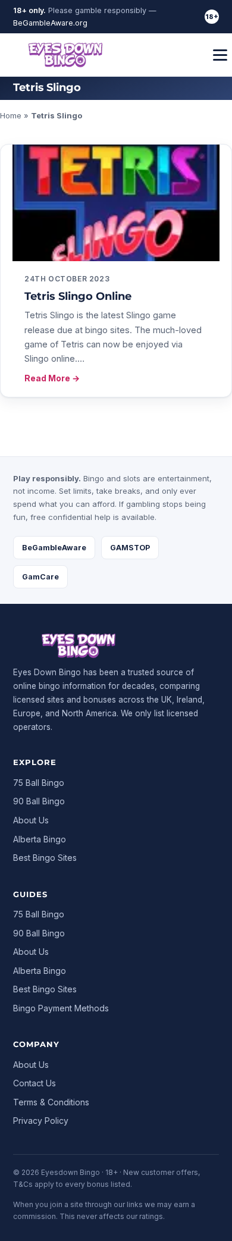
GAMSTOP (130, 547)
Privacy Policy (40, 1120)
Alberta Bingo (39, 839)
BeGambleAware (54, 547)
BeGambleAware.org (50, 22)
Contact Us (34, 1083)
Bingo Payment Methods (61, 1008)
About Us (31, 820)
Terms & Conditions (51, 1102)
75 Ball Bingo (38, 783)
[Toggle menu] (220, 55)
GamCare (40, 576)
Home (10, 115)
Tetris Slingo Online (77, 296)
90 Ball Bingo (39, 801)
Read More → (52, 378)
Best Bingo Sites (45, 858)
